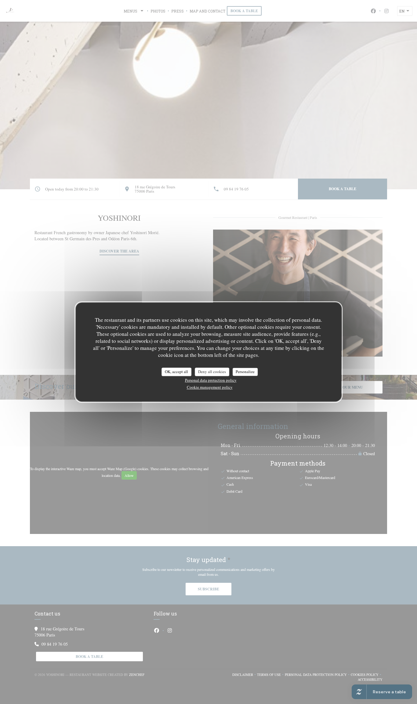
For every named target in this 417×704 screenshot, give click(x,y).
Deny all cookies (212, 371)
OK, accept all (176, 371)
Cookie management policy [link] (210, 387)
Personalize (245, 371)
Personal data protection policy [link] (211, 380)
